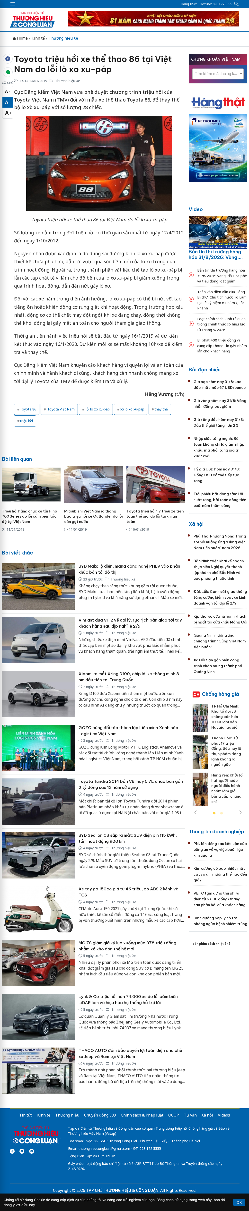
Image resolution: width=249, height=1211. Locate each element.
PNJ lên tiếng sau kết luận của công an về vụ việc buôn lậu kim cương (220, 849)
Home (22, 38)
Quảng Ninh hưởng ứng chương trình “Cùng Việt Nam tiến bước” (220, 641)
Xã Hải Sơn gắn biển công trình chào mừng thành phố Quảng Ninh (218, 666)
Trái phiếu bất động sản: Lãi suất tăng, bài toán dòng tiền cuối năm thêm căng (220, 500)
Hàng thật (189, 4)
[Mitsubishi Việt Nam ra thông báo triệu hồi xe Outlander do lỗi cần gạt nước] (93, 484)
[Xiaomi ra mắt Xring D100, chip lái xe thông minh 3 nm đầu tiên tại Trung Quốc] (38, 694)
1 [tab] (214, 813)
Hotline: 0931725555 (216, 4)
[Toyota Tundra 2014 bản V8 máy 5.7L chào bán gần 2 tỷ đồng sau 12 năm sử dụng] (38, 801)
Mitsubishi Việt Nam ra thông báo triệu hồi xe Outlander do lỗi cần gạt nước (93, 516)
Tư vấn (190, 1115)
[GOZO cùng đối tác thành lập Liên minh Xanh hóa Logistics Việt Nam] (38, 748)
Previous (195, 812)
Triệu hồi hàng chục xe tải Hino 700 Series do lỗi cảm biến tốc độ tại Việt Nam (29, 516)
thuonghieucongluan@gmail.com (104, 1148)
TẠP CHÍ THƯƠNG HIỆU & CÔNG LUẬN (122, 1190)
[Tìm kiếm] (237, 4)
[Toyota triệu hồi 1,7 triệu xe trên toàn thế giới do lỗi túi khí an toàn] (155, 484)
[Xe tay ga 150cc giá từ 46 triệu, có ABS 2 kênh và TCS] (38, 909)
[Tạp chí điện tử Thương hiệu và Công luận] (36, 1135)
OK (239, 1202)
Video (196, 209)
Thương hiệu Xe (63, 38)
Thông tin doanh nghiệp (216, 831)
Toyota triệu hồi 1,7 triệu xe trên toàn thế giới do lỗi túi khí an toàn (155, 516)
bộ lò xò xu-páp (132, 409)
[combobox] (218, 73)
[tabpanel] (218, 757)
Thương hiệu (67, 1115)
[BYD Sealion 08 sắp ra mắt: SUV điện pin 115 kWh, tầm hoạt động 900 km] (38, 855)
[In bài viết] (8, 72)
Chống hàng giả (220, 694)
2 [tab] (221, 813)
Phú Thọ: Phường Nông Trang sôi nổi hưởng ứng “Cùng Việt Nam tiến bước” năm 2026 (220, 542)
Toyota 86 (28, 409)
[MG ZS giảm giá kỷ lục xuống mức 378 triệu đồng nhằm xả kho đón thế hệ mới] (38, 963)
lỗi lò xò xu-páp (97, 409)
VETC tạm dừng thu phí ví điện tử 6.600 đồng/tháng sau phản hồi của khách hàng (220, 899)
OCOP (173, 1115)
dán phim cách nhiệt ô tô (212, 944)
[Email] (31, 1151)
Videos (224, 1115)
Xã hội (196, 524)
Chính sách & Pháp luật (142, 1115)
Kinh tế (38, 38)
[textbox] (218, 74)
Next (240, 812)
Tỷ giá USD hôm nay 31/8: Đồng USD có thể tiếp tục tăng (217, 475)
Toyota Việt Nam (60, 409)
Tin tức (25, 1115)
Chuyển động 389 (100, 1115)
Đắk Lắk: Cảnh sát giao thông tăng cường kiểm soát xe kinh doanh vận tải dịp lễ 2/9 (220, 597)
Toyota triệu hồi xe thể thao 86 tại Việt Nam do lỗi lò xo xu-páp (93, 64)
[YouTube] (21, 1151)
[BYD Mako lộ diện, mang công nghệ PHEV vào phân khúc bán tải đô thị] (38, 586)
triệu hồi (26, 420)
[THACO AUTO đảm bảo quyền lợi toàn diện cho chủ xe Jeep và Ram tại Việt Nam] (38, 1071)
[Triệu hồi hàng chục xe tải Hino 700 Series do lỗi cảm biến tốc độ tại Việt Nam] (31, 484)
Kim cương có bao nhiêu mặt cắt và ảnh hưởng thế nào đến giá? (220, 874)
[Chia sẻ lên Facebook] (8, 59)
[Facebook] (12, 1151)
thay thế (161, 409)
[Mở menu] (13, 4)
